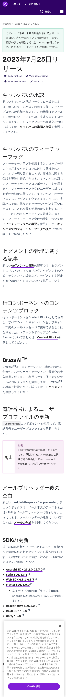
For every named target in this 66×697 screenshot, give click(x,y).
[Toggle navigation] (62, 11)
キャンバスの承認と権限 (35, 127)
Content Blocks (47, 337)
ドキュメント (54, 387)
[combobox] (49, 11)
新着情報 (7, 23)
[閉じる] (60, 626)
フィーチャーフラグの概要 (20, 224)
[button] (35, 4)
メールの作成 (22, 522)
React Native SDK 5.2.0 (21, 606)
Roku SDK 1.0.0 (16, 611)
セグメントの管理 (22, 265)
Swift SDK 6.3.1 (16, 574)
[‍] (15, 4)
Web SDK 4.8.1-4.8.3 (20, 579)
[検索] (42, 11)
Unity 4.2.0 (13, 616)
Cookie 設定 (33, 686)
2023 (17, 23)
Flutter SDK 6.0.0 (18, 584)
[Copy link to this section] (26, 68)
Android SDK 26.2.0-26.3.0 (24, 569)
